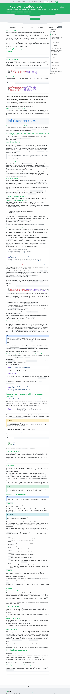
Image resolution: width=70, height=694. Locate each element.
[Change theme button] (53, 2)
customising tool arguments (12, 626)
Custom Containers (55, 65)
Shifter (31, 551)
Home (13, 1)
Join (57, 1)
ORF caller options (55, 45)
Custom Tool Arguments (56, 66)
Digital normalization (55, 42)
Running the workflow (55, 32)
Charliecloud (32, 554)
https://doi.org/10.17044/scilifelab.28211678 (15, 235)
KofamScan (10, 325)
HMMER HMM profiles (14, 347)
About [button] (41, 1)
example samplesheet (12, 106)
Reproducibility (54, 54)
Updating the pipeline (55, 52)
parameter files (37, 482)
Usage (22, 27)
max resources (30, 602)
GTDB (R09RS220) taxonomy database (33, 233)
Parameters (32, 156)
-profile (53, 57)
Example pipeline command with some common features (56, 51)
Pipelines (18, 1)
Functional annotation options (57, 48)
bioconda (16, 610)
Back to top (53, 73)
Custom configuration (55, 62)
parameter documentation (26, 169)
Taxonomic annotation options (57, 47)
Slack (35, 647)
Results (41, 27)
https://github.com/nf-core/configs (37, 521)
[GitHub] (51, 1)
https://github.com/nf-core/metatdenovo (35, 20)
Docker (31, 543)
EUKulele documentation (33, 216)
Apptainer (32, 557)
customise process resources (42, 602)
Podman (31, 548)
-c (52, 60)
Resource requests (55, 63)
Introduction (13, 27)
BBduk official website (11, 139)
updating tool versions (17, 616)
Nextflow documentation (17, 643)
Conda (31, 564)
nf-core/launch (31, 448)
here (24, 362)
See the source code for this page (35, 686)
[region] (27, 257)
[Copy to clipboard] (48, 56)
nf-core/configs (54, 68)
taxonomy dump (14, 241)
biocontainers (9, 610)
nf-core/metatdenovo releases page (20, 473)
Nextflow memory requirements (56, 71)
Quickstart (54, 34)
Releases (51, 27)
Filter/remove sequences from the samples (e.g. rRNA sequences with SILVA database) (57, 39)
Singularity (32, 546)
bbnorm (17, 155)
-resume (53, 59)
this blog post (22, 576)
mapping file (24, 241)
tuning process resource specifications (24, 424)
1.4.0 (60, 27)
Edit (62, 6)
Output (31, 27)
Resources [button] (24, 1)
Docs (29, 1)
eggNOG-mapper (43, 324)
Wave (28, 560)
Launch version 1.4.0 (36, 18)
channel (44, 647)
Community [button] (34, 1)
